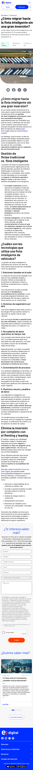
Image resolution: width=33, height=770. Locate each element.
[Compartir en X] (19, 90)
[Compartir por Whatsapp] (25, 90)
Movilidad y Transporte (9, 15)
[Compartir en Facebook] (14, 90)
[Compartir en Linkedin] (8, 90)
